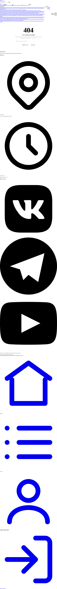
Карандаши (29, 11)
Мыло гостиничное (23, 10)
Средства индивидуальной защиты (5, 19)
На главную (33, 44)
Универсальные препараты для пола (11, 18)
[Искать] (9, 2)
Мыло (37, 7)
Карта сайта (21, 355)
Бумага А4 (11, 11)
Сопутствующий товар (29, 10)
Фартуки (16, 20)
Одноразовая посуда (41, 14)
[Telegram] (28, 294)
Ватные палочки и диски (17, 19)
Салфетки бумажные (18, 9)
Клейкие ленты (37, 11)
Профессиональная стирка (31, 17)
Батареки (5, 11)
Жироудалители (31, 7)
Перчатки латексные (31, 19)
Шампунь (39, 10)
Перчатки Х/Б (13, 20)
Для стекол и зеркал (21, 7)
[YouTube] (28, 351)
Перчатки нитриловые (37, 19)
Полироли (6, 8)
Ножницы (20, 12)
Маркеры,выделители (15, 12)
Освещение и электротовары (26, 12)
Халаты (19, 20)
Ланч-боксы (30, 14)
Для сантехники (15, 7)
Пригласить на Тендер (12, 53)
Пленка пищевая (29, 15)
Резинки (42, 12)
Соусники (33, 15)
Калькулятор (19, 11)
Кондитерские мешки (27, 13)
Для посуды (10, 7)
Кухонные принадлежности (24, 14)
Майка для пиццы (35, 14)
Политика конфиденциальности (5, 355)
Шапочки (21, 20)
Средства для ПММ (27, 8)
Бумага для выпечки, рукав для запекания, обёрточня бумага (15, 13)
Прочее (9, 8)
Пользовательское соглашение (14, 355)
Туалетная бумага (24, 9)
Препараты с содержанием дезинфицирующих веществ (18, 17)
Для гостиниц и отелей (3, 10)
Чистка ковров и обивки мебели (22, 18)
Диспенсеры (15, 11)
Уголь (37, 10)
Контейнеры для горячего (35, 13)
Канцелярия (2, 11)
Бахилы (12, 19)
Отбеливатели (2, 8)
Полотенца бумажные (11, 9)
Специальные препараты (39, 17)
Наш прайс (7, 53)
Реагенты (11, 8)
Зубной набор (14, 10)
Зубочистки (18, 10)
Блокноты (8, 11)
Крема (35, 7)
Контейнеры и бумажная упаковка (8, 14)
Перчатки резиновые (7, 20)
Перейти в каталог (25, 44)
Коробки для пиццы (17, 14)
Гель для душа (9, 10)
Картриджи (33, 11)
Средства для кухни (3, 18)
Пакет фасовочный (23, 15)
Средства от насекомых (33, 8)
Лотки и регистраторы (8, 12)
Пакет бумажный (12, 15)
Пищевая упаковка (3, 13)
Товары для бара (37, 15)
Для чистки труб (26, 7)
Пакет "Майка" (2, 15)
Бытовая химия (2, 7)
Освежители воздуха (41, 7)
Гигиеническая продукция (4, 9)
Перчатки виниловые (24, 19)
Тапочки (34, 10)
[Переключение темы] (29, 4)
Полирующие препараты (6, 17)
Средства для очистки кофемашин (18, 8)
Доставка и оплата (3, 53)
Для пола (7, 7)
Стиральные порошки (40, 8)
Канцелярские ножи (24, 11)
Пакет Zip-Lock (7, 15)
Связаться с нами (18, 53)
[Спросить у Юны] (0, 3)
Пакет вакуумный (18, 15)
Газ (5, 7)
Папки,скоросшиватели (35, 12)
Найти (40, 41)
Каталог (3, 6)
